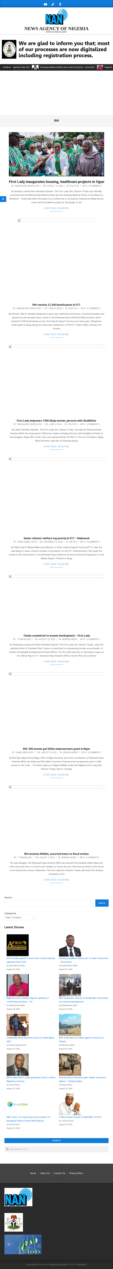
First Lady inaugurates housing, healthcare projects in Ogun (56, 182)
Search (8, 897)
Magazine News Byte (59, 1264)
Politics (74, 186)
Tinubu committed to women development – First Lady (56, 635)
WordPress (82, 1264)
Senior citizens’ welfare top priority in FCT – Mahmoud (56, 538)
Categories (10, 913)
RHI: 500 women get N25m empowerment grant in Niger (56, 748)
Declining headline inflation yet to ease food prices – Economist (52, 67)
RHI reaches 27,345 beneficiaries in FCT (56, 304)
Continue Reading (56, 208)
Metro (73, 542)
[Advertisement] (56, 92)
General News (69, 639)
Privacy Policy (32, 1264)
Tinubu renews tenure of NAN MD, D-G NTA (80, 1117)
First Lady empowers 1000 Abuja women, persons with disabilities (56, 420)
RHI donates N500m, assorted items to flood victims (56, 853)
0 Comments (95, 186)
